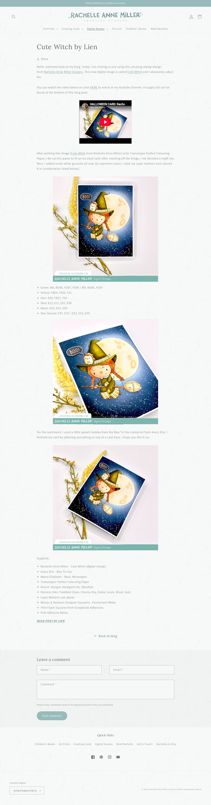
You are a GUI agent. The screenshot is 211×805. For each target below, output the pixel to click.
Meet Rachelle (124, 744)
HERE (93, 87)
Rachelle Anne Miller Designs (63, 72)
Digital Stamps (104, 744)
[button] (14, 17)
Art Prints (64, 744)
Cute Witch (134, 72)
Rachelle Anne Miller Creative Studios (166, 789)
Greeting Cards (82, 744)
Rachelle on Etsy (166, 744)
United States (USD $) (25, 790)
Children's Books (45, 744)
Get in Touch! (145, 744)
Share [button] (44, 59)
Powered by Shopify (193, 789)
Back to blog (108, 636)
